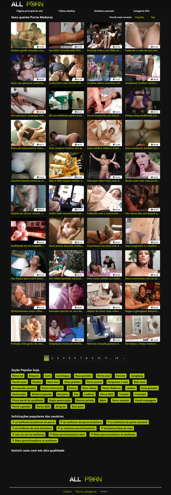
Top (153, 17)
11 (106, 358)
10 (98, 358)
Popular (139, 17)
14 (116, 358)
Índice (67, 491)
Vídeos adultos (67, 10)
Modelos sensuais (104, 10)
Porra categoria (86, 491)
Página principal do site (30, 10)
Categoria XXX (141, 10)
